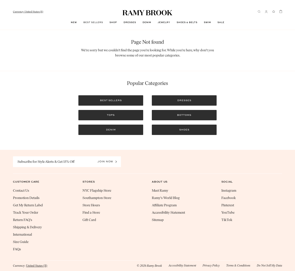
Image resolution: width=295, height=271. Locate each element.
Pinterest (227, 205)
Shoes (184, 129)
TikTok (226, 220)
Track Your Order (25, 212)
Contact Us (21, 190)
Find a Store (91, 212)
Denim (147, 22)
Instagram (228, 190)
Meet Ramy (160, 190)
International (22, 234)
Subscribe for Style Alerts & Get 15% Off (46, 162)
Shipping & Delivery (27, 227)
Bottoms (184, 115)
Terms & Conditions (238, 265)
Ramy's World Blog (166, 198)
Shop (113, 22)
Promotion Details (26, 198)
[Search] (259, 11)
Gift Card (89, 220)
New (74, 22)
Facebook (228, 198)
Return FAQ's (22, 220)
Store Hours (91, 205)
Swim (207, 22)
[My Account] (266, 11)
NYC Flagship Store (96, 190)
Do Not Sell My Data (269, 265)
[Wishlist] (273, 12)
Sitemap (158, 220)
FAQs (17, 249)
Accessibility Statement (168, 212)
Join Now (105, 161)
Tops (111, 115)
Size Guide (21, 242)
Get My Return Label (28, 205)
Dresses (130, 22)
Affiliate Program (164, 205)
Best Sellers (93, 22)
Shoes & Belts (187, 22)
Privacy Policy (211, 265)
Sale (220, 22)
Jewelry (164, 22)
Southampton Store (96, 198)
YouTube (228, 212)
